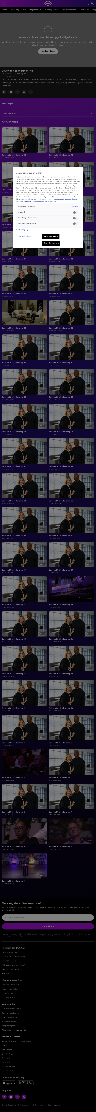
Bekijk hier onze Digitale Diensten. (44, 201)
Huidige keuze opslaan (50, 236)
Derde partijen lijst (22, 229)
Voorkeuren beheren (24, 236)
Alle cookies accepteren (51, 243)
